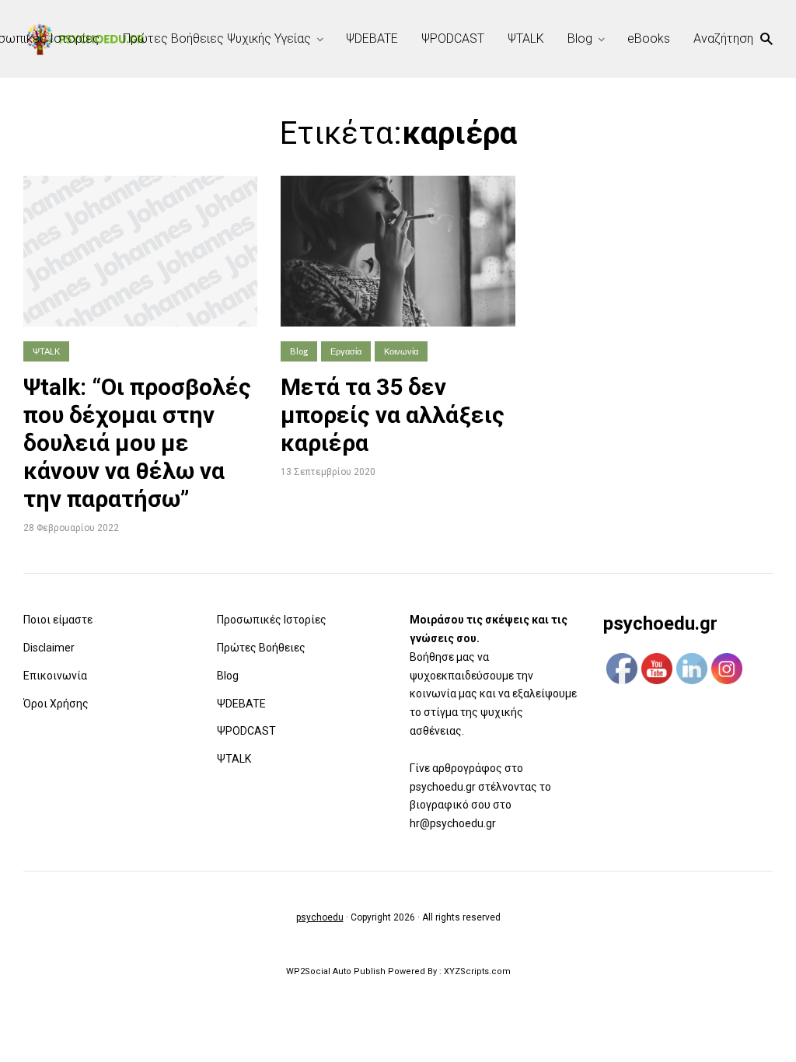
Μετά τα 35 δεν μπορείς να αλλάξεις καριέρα (392, 414)
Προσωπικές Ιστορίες (271, 619)
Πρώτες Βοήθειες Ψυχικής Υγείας (217, 38)
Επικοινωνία (55, 675)
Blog (579, 38)
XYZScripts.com (477, 971)
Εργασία (345, 351)
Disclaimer (49, 647)
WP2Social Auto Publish (336, 971)
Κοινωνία (401, 351)
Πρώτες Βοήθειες (261, 647)
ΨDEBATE (372, 38)
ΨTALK (526, 38)
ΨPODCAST (452, 38)
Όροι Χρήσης (56, 703)
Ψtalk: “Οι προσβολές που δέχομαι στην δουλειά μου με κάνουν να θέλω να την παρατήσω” (137, 442)
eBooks (648, 38)
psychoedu (320, 917)
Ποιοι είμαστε (58, 619)
